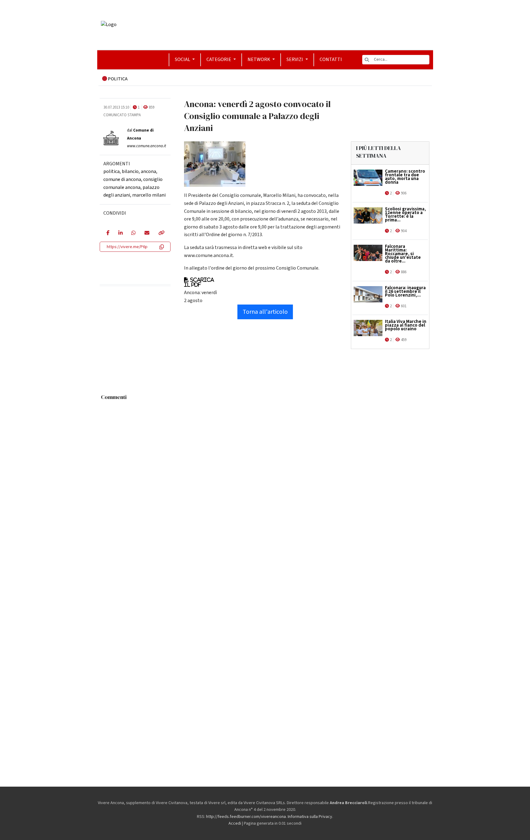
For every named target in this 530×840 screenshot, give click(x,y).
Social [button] (183, 59)
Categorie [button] (219, 59)
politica (111, 171)
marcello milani (149, 195)
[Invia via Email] (146, 233)
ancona (148, 171)
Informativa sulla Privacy (310, 817)
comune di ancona (122, 179)
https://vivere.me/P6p (127, 247)
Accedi (235, 823)
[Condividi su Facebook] (107, 233)
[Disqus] (265, 480)
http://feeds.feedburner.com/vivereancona (246, 817)
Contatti (331, 59)
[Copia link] (161, 233)
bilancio (130, 171)
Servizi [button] (295, 59)
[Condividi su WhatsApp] (133, 233)
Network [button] (259, 59)
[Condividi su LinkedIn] (120, 233)
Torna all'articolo (265, 312)
